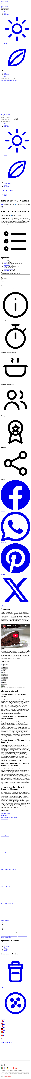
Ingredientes (6, 74)
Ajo (4, 945)
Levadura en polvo (8, 269)
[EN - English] (5, 1068)
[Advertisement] (15, 97)
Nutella (5, 266)
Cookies (19, 1063)
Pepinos (5, 950)
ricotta (5, 263)
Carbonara (3, 80)
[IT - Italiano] (2, 1068)
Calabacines (6, 946)
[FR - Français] (10, 1068)
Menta (5, 948)
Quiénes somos (4, 1063)
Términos (26, 1063)
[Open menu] (3, 116)
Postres (5, 73)
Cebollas (6, 943)
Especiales (6, 14)
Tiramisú (8, 80)
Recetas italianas (4, 1)
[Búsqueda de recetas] (2, 116)
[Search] (16, 119)
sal (4, 267)
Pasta (15, 80)
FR (4, 190)
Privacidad (12, 1063)
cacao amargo (7, 265)
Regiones (6, 13)
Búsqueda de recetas (4, 7)
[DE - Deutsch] (7, 1068)
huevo (5, 262)
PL (12, 190)
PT (10, 190)
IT (1, 190)
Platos (5, 11)
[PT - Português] (13, 1068)
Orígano (6, 949)
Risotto (12, 80)
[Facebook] (2, 1065)
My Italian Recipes (5, 114)
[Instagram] (4, 1065)
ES (8, 190)
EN (3, 190)
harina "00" (6, 270)
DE (6, 190)
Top (4, 76)
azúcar (5, 260)
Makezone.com (8, 1076)
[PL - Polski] (16, 1068)
